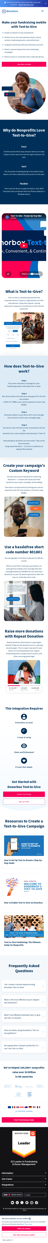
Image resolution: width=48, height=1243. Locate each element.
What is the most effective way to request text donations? (21, 1001)
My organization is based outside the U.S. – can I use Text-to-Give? (22, 1047)
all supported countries (24, 1111)
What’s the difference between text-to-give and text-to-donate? (22, 1016)
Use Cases (7, 1179)
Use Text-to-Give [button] (24, 64)
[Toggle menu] (43, 11)
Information (7, 1173)
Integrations (8, 1185)
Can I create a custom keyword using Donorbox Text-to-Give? (19, 986)
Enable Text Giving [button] (24, 794)
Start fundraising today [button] (24, 1120)
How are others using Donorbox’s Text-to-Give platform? (21, 1031)
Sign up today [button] (24, 801)
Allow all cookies (24, 1229)
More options (7, 1240)
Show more (28, 1224)
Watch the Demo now (26, 5)
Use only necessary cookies (24, 1235)
